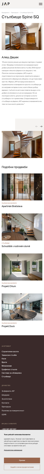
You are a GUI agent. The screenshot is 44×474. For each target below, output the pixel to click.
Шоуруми (5, 395)
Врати (4, 362)
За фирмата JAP (8, 391)
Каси (4, 359)
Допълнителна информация (13, 450)
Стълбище (6, 377)
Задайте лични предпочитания (22, 467)
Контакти (5, 403)
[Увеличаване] (22, 144)
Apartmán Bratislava (12, 206)
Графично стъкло (9, 369)
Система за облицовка (12, 373)
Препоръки (14, 12)
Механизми (7, 366)
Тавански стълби (9, 355)
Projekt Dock (8, 326)
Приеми (22, 460)
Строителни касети (10, 352)
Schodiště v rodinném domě (16, 246)
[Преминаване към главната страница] (6, 4)
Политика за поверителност (13, 411)
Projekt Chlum (9, 286)
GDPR (4, 415)
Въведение (5, 12)
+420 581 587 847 (9, 429)
